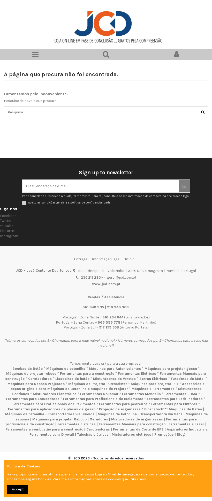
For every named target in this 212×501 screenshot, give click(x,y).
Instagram (9, 236)
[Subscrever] (184, 186)
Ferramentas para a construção (87, 373)
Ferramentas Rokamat (99, 394)
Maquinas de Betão (185, 409)
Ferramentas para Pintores (174, 404)
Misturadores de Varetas (114, 379)
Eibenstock (153, 409)
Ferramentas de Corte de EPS (138, 429)
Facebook (8, 216)
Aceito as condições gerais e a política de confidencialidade (69, 202)
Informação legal (106, 259)
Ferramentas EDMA (180, 394)
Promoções (164, 434)
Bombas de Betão (27, 368)
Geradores (99, 419)
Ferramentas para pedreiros (123, 404)
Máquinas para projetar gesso (171, 368)
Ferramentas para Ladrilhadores (175, 399)
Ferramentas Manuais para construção (132, 424)
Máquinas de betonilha (65, 368)
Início (129, 259)
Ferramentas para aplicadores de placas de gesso (51, 409)
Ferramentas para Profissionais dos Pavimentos (53, 404)
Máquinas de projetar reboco (31, 373)
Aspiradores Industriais (187, 429)
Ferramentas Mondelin (141, 394)
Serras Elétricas (153, 379)
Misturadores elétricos (131, 434)
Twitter (6, 220)
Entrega (80, 259)
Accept (18, 489)
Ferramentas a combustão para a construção (44, 429)
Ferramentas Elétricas (137, 373)
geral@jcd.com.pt (122, 277)
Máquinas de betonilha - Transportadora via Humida (50, 414)
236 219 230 (91, 277)
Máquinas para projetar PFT (154, 384)
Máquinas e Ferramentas (153, 389)
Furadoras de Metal (188, 379)
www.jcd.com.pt (106, 284)
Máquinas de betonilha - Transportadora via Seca (140, 414)
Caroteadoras (40, 379)
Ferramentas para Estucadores (32, 399)
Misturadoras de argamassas (137, 419)
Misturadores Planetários (55, 394)
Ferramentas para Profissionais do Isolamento (103, 399)
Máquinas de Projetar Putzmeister (97, 384)
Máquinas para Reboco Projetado (36, 384)
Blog (181, 434)
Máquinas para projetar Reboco (59, 419)
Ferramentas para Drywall (51, 434)
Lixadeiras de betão (72, 379)
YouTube (6, 226)
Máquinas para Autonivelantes (115, 368)
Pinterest (8, 231)
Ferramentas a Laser (186, 424)
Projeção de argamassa (120, 409)
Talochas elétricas (93, 434)
